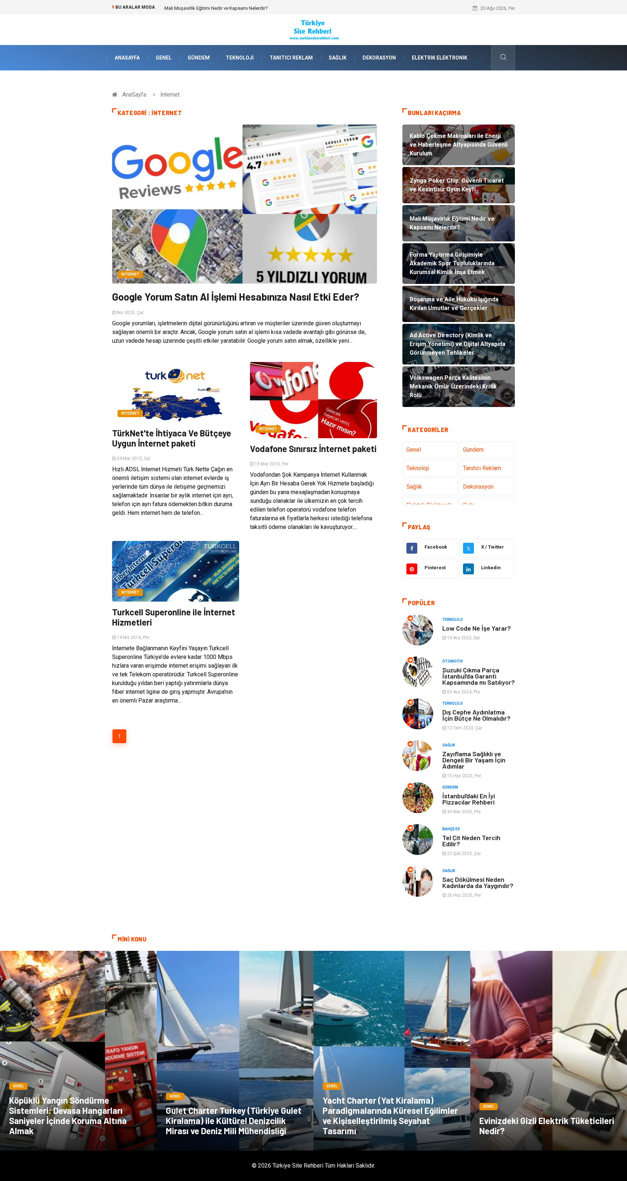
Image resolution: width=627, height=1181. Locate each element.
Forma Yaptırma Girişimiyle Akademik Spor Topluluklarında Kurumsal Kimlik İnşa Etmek (254, 8)
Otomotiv (452, 661)
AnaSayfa (127, 58)
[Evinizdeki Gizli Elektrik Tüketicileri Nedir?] (548, 1051)
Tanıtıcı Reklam (291, 58)
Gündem (199, 58)
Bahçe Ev (451, 829)
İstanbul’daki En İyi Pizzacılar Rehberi (468, 799)
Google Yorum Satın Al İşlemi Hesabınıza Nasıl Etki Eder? (235, 296)
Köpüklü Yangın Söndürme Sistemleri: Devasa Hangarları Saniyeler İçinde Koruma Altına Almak (68, 1115)
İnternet (130, 274)
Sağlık (338, 58)
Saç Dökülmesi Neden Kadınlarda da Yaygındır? (477, 882)
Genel (164, 58)
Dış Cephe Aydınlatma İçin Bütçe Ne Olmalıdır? (476, 715)
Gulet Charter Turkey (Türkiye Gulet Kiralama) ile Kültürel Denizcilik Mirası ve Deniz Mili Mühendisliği (234, 1120)
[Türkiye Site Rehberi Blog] (313, 29)
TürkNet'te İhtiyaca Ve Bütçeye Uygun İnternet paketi (171, 438)
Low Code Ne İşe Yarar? (476, 628)
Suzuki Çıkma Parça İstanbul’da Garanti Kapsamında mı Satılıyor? (478, 676)
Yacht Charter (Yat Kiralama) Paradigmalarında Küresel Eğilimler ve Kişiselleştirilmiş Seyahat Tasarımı (390, 1115)
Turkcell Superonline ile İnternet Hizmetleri (173, 617)
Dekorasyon (379, 58)
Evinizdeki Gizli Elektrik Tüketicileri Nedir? (546, 1125)
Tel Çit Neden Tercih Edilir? (471, 841)
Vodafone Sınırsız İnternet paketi (313, 448)
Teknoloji (240, 58)
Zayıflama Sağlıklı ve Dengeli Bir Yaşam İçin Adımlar (473, 760)
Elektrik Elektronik (439, 58)
